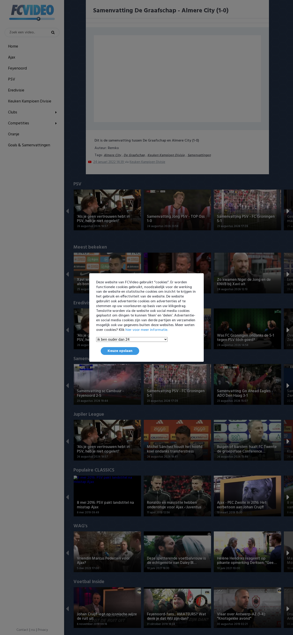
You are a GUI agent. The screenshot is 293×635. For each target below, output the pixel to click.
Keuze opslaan (120, 351)
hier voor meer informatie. (146, 330)
